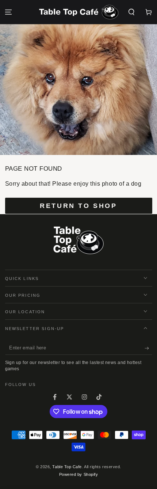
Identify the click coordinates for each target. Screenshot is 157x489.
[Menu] (8, 12)
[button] (131, 12)
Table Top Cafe (67, 467)
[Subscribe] (148, 348)
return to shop (78, 205)
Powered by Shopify (78, 474)
